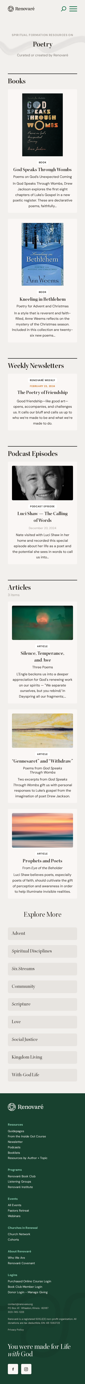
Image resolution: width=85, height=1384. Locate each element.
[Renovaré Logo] (21, 9)
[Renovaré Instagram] (26, 1369)
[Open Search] (63, 9)
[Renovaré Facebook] (13, 1369)
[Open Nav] (73, 9)
